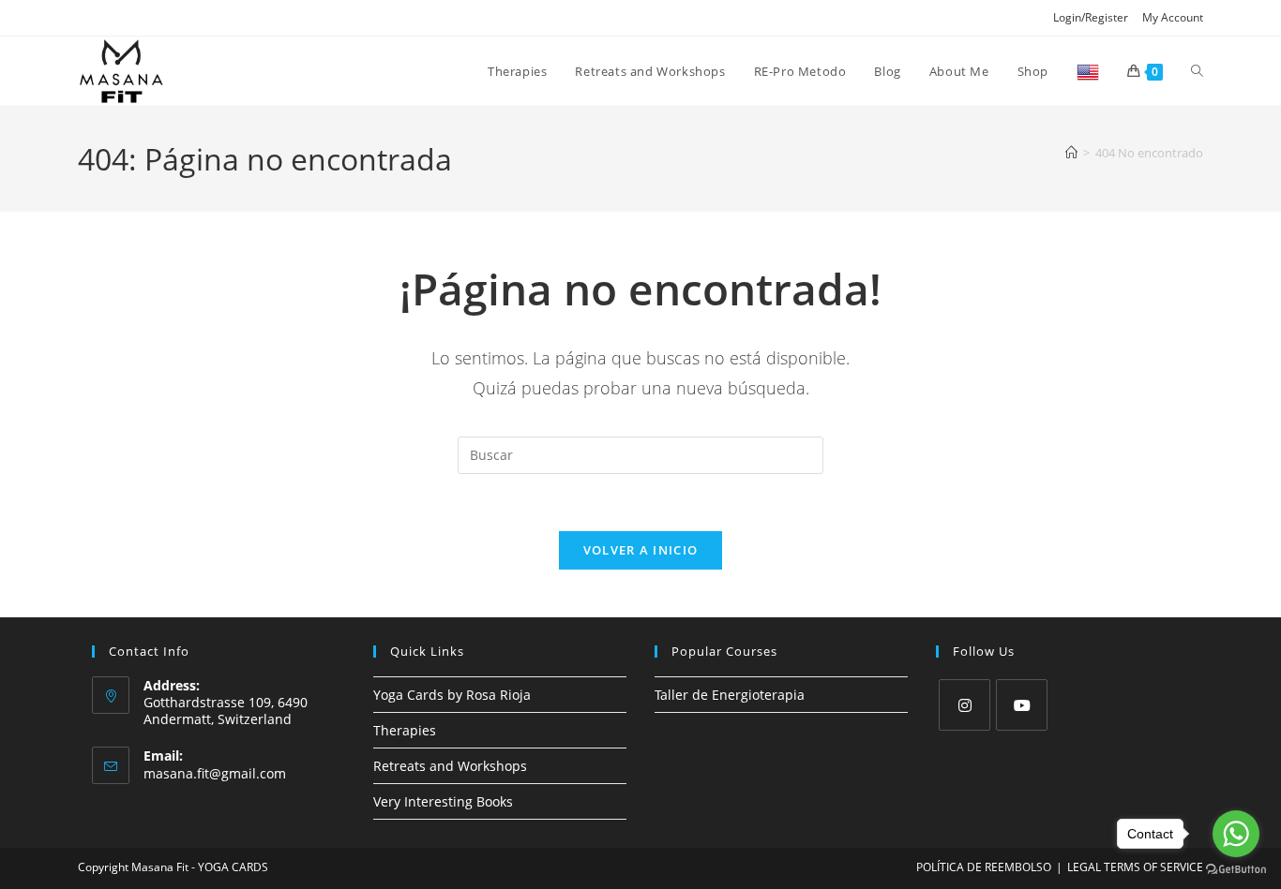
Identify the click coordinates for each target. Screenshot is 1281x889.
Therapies (404, 730)
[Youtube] (1021, 705)
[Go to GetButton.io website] (1236, 870)
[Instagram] (964, 705)
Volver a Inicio (641, 549)
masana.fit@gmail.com (214, 773)
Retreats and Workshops (450, 766)
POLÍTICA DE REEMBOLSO (983, 867)
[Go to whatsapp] (1236, 833)
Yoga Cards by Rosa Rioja (452, 695)
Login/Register (1090, 17)
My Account (1172, 17)
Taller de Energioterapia (730, 695)
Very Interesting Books (443, 801)
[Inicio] (1071, 152)
